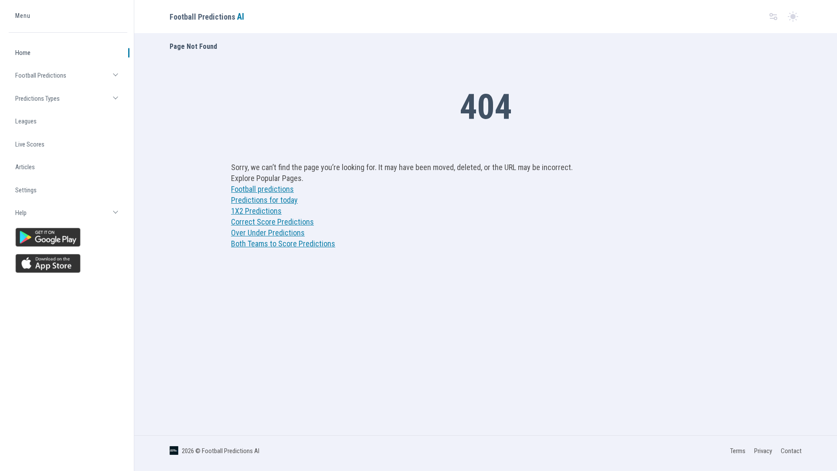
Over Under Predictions (268, 232)
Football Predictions (71, 79)
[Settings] (773, 16)
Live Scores (29, 144)
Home (23, 53)
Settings (26, 190)
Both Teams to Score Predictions (283, 243)
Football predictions (262, 189)
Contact (791, 451)
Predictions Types (71, 102)
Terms (737, 451)
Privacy (763, 451)
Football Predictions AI (230, 451)
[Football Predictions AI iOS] (68, 263)
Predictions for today (264, 200)
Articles (25, 167)
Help (71, 216)
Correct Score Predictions (272, 221)
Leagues (26, 121)
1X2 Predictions (256, 210)
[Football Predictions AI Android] (68, 237)
